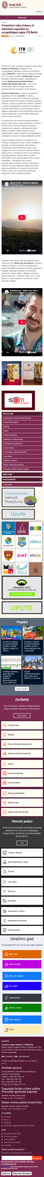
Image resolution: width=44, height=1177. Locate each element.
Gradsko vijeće (13, 803)
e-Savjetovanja (13, 725)
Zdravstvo (11, 891)
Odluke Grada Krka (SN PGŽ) (18, 812)
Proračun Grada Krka (10, 435)
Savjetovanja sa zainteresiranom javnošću (17, 418)
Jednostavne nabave (10, 461)
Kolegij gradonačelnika (16, 793)
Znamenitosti (14, 997)
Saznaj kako (22, 716)
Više (22, 843)
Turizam (11, 871)
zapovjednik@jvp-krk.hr (17, 1109)
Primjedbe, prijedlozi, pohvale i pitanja (16, 469)
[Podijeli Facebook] (39, 36)
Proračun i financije (15, 853)
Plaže (11, 1029)
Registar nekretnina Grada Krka (13, 465)
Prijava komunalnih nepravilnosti (20, 744)
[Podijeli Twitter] (41, 36)
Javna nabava (7, 456)
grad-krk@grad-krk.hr (16, 1084)
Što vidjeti (13, 986)
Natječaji (6, 427)
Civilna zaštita (7, 485)
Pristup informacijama (10, 422)
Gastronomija (15, 964)
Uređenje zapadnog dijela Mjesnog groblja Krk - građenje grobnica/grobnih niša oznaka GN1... (10, 677)
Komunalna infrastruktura (17, 921)
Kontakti (7, 1117)
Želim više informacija (22, 1173)
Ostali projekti (22, 689)
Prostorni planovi (8, 448)
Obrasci (5, 431)
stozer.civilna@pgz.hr (16, 1098)
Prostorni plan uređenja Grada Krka (14, 452)
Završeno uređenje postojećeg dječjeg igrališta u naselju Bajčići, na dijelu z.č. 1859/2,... (11, 646)
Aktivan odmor (15, 1007)
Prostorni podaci (14, 930)
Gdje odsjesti (15, 1019)
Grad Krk (18, 6)
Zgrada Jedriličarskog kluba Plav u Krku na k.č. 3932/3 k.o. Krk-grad (32, 675)
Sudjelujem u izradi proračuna (13, 439)
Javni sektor (12, 882)
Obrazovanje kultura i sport (18, 862)
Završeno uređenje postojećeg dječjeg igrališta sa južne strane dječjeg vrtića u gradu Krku (32, 646)
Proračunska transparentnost (12, 444)
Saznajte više (5, 1166)
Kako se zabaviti (16, 976)
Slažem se (6, 1173)
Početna (4, 22)
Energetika (12, 901)
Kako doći (13, 954)
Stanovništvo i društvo (16, 911)
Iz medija (7, 1145)
